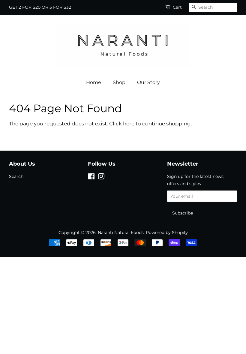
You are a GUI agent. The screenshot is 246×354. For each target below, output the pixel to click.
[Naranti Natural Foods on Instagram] (101, 177)
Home (93, 82)
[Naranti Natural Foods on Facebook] (91, 177)
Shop (119, 82)
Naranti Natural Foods (121, 232)
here (128, 124)
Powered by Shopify (167, 232)
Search (16, 176)
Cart (177, 7)
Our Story (148, 82)
